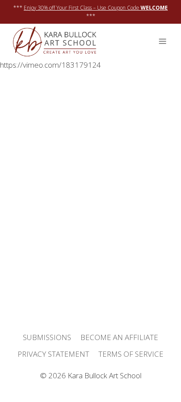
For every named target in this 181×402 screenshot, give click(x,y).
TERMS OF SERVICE (130, 354)
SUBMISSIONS (47, 337)
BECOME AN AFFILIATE (119, 337)
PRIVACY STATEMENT (53, 354)
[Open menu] (162, 41)
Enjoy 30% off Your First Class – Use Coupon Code (96, 7)
